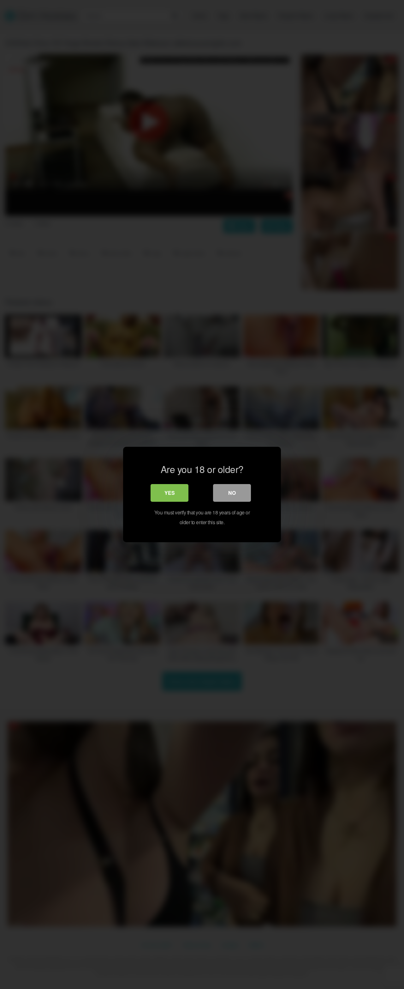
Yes (169, 492)
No (232, 492)
